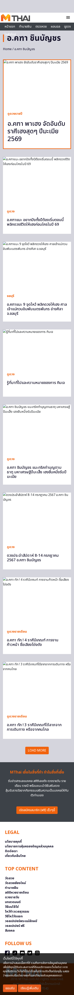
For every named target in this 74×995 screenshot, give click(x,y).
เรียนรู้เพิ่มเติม (29, 988)
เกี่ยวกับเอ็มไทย (15, 856)
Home (7, 49)
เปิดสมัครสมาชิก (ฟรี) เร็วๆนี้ (37, 810)
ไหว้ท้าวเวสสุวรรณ (17, 911)
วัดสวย (9, 878)
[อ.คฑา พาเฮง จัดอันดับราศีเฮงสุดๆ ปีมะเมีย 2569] (37, 83)
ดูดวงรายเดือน (17, 631)
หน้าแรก (10, 26)
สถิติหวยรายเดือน (17, 892)
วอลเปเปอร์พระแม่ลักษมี (21, 921)
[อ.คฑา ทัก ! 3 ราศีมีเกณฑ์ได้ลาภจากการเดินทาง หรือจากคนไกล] (37, 686)
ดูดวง (11, 211)
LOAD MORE (37, 750)
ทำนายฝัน (25, 26)
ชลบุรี (10, 296)
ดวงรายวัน (12, 897)
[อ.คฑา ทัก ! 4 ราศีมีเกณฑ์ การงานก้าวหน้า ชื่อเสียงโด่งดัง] (37, 601)
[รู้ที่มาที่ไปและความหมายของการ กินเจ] (37, 348)
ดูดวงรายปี (14, 113)
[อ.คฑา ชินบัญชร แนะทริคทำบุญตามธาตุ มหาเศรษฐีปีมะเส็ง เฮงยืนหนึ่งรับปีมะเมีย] (37, 429)
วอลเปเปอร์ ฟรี (14, 925)
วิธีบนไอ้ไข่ (12, 906)
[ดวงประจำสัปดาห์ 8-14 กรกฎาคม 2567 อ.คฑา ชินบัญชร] (37, 517)
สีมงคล (10, 930)
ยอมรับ (10, 988)
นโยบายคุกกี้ (13, 841)
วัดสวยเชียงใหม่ (15, 883)
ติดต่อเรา (11, 851)
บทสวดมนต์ (13, 902)
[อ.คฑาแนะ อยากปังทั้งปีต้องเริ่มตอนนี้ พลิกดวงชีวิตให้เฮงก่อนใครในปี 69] (37, 181)
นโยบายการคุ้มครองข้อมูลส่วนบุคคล (29, 846)
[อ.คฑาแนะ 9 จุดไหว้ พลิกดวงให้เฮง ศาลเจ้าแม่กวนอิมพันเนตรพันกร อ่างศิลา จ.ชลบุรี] (37, 266)
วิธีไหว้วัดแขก (14, 916)
